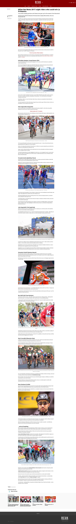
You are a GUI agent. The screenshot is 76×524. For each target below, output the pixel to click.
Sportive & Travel (34, 6)
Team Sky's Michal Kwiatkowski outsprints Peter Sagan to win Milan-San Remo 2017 (13, 501)
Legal (8, 521)
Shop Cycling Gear (45, 6)
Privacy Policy (12, 521)
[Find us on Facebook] (69, 2)
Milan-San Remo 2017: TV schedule (50, 501)
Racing (40, 6)
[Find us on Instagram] (73, 2)
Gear (25, 6)
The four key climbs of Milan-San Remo (38, 501)
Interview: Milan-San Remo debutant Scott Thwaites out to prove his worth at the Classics (25, 501)
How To (29, 6)
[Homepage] (65, 518)
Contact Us (38, 513)
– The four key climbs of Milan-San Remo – (36, 52)
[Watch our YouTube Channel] (71, 2)
